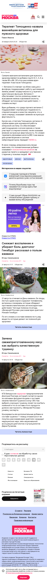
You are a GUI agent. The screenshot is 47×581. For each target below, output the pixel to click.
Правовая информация (23, 520)
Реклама (27, 511)
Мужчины (7, 163)
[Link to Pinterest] (3, 465)
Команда (22, 517)
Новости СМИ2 (9, 238)
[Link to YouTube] (24, 460)
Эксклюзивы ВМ (15, 261)
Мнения (10, 477)
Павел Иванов (8, 38)
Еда (24, 261)
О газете (18, 511)
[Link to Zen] (19, 460)
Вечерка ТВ (28, 471)
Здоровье (7, 159)
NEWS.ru (32, 140)
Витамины (29, 159)
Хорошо (23, 577)
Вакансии (14, 517)
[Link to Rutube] (39, 460)
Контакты (32, 517)
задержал (21, 394)
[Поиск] (38, 17)
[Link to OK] (14, 460)
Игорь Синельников (10, 258)
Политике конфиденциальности (19, 573)
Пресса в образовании (31, 480)
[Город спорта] (33, 17)
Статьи (10, 474)
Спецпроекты (28, 477)
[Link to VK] (8, 460)
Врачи (18, 159)
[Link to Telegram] (29, 460)
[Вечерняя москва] (23, 530)
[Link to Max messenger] (3, 460)
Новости (11, 471)
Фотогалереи (12, 480)
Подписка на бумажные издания (16, 514)
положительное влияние (23, 149)
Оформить (14, 499)
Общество (23, 42)
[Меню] (43, 17)
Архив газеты (28, 474)
